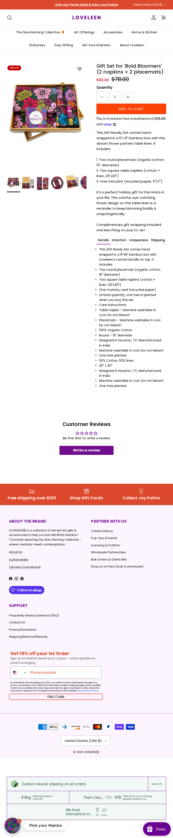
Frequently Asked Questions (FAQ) (34, 619)
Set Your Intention (96, 49)
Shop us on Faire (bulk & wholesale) (117, 570)
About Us (15, 556)
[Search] (9, 21)
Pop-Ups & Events (104, 542)
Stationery (37, 49)
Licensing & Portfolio (105, 549)
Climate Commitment (25, 571)
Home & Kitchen (144, 36)
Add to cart (131, 112)
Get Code (55, 700)
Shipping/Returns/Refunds (28, 640)
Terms (95, 694)
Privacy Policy (84, 694)
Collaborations (102, 534)
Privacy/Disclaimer (22, 633)
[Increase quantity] (128, 100)
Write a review (86, 454)
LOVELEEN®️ (91, 756)
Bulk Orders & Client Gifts (109, 563)
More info (157, 787)
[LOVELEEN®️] (86, 21)
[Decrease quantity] (101, 100)
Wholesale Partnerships (108, 556)
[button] (12, 825)
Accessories (113, 36)
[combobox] (19, 676)
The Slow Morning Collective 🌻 (40, 36)
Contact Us (17, 626)
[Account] (152, 21)
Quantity (104, 91)
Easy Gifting (64, 49)
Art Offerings (84, 36)
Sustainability (18, 563)
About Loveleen (132, 49)
